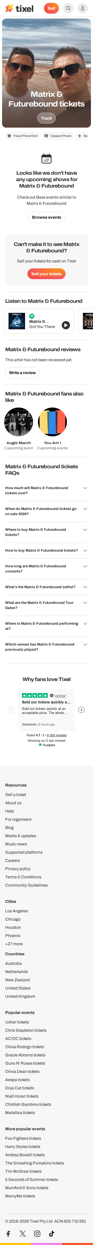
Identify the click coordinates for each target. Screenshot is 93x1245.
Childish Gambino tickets (28, 1104)
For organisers (18, 819)
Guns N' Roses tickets (25, 1063)
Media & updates (20, 836)
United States (17, 988)
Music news (16, 844)
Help (9, 811)
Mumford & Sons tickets (26, 1188)
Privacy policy (17, 869)
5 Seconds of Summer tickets (31, 1179)
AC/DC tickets (18, 1038)
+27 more (14, 944)
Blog (9, 828)
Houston (13, 927)
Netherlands (16, 972)
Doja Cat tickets (19, 1088)
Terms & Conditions (23, 877)
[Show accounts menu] (83, 8)
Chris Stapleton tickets (26, 1030)
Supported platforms (24, 852)
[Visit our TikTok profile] (52, 1234)
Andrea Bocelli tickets (25, 1155)
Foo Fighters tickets (23, 1138)
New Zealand (17, 980)
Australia (13, 963)
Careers (12, 860)
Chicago (13, 919)
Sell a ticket (15, 795)
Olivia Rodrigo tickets (24, 1047)
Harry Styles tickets (22, 1147)
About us (13, 803)
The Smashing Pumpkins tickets (34, 1163)
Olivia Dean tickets (22, 1071)
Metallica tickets (20, 1113)
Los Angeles (16, 911)
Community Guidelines (26, 885)
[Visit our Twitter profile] (23, 1234)
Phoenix (12, 936)
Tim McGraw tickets (23, 1171)
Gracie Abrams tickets (25, 1055)
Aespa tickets (17, 1080)
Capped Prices (60, 136)
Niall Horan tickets (21, 1096)
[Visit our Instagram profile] (37, 1234)
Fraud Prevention (25, 136)
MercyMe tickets (20, 1196)
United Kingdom (20, 996)
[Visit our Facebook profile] (8, 1234)
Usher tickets (17, 1022)
